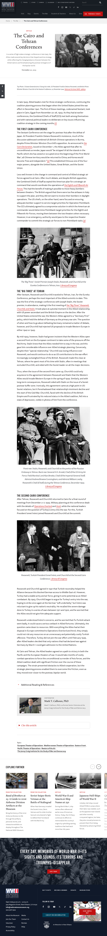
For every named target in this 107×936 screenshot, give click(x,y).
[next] (98, 766)
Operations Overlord (43, 506)
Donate (73, 890)
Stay (29, 13)
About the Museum (12, 915)
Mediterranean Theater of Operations (59, 745)
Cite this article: (29, 725)
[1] (56, 123)
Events (36, 13)
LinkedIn (77, 7)
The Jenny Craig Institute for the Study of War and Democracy (41, 751)
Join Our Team (11, 919)
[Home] (8, 7)
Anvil (58, 506)
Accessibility (10, 930)
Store (33, 2)
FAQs (23, 927)
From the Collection (14, 792)
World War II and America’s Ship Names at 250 (64, 799)
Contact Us (25, 919)
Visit (22, 13)
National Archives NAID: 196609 (75, 89)
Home (8, 21)
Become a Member (60, 890)
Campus (41, 2)
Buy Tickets (46, 890)
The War (45, 13)
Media (23, 915)
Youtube (66, 7)
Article (29, 31)
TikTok (73, 7)
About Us (72, 13)
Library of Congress (68, 285)
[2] (48, 161)
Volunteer (9, 923)
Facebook (58, 7)
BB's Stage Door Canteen (66, 2)
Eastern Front (80, 745)
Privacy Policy (10, 927)
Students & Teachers (58, 13)
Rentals (24, 923)
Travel (25, 2)
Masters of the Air (48, 748)
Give (80, 13)
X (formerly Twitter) (70, 7)
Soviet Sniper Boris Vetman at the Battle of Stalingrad (41, 799)
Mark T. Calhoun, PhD (56, 701)
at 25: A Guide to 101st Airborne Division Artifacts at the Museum (16, 802)
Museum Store (85, 890)
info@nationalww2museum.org (17, 907)
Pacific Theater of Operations (28, 748)
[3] (84, 220)
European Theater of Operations (30, 745)
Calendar (51, 2)
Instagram (62, 7)
